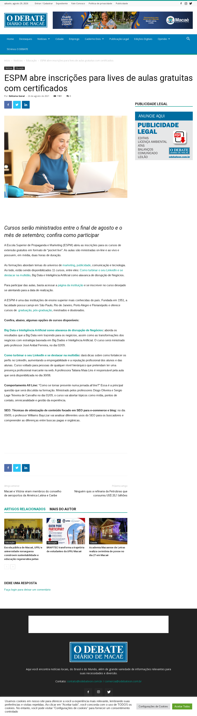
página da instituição (70, 285)
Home (10, 39)
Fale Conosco (78, 3)
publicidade (84, 265)
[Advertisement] (66, 208)
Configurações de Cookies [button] (153, 706)
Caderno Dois (93, 39)
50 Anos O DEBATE (17, 49)
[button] (188, 39)
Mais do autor (63, 509)
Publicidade (122, 3)
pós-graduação (42, 310)
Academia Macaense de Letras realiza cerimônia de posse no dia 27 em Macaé (107, 551)
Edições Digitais (143, 39)
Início (7, 60)
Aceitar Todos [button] (182, 706)
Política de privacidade (100, 3)
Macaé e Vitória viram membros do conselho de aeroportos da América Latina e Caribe (32, 493)
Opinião (162, 39)
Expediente (62, 3)
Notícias (42, 39)
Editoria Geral (17, 96)
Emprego (74, 39)
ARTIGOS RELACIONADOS (25, 509)
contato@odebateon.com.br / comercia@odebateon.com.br (104, 681)
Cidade (59, 39)
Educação (31, 60)
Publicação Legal (119, 39)
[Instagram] (186, 3)
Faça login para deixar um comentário (27, 589)
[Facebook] (181, 3)
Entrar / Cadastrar (44, 3)
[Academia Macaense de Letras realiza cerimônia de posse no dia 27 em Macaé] (108, 531)
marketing (69, 265)
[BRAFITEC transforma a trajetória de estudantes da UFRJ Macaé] (66, 531)
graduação (25, 310)
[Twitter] (191, 3)
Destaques (25, 39)
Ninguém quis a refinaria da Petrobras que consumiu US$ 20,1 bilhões (100, 493)
